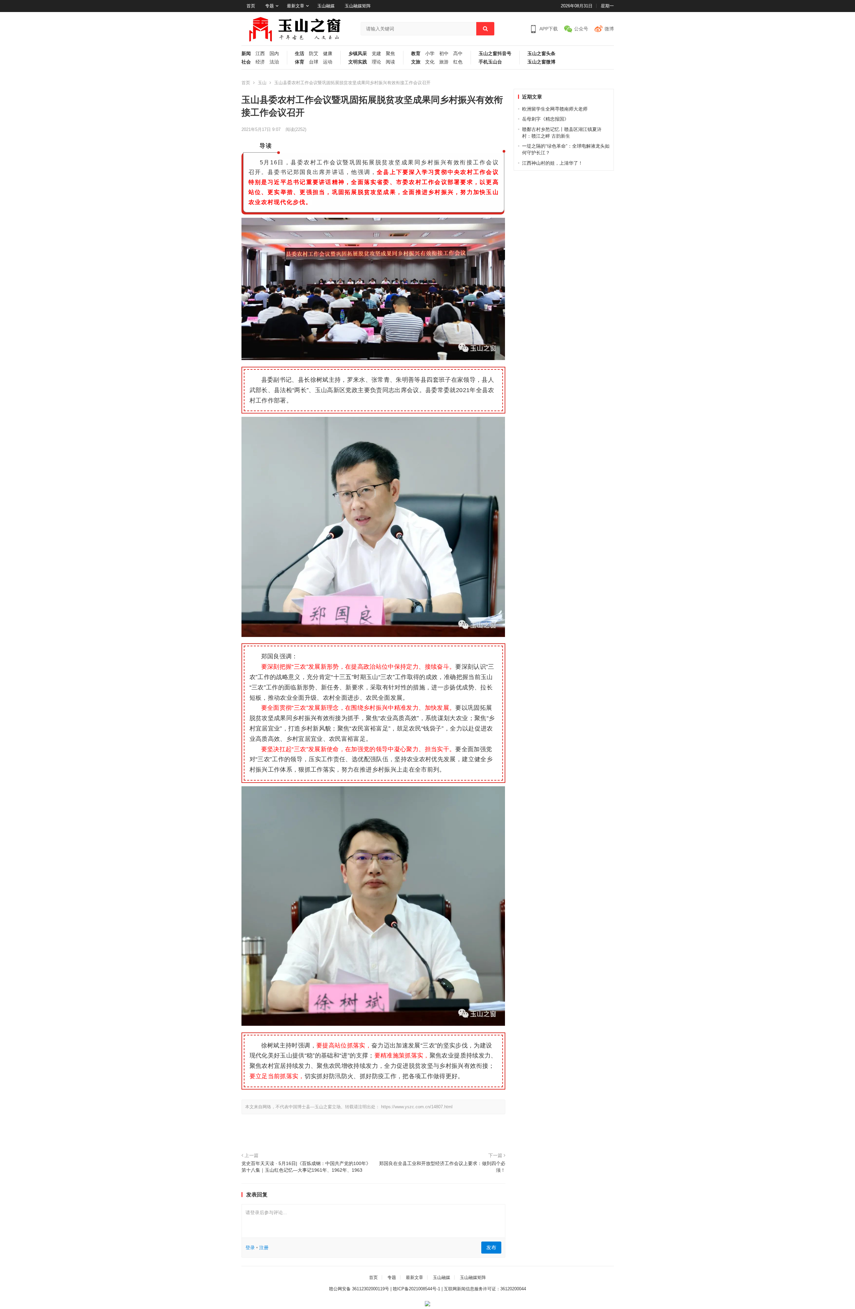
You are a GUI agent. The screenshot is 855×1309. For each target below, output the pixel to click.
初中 (444, 53)
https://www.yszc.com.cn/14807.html (417, 1106)
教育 (415, 53)
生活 (299, 53)
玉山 (262, 82)
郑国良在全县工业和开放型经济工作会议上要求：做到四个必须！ (442, 1167)
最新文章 (295, 5)
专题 (269, 5)
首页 (250, 5)
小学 (430, 53)
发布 (491, 1247)
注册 (264, 1247)
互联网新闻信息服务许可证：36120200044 (485, 1288)
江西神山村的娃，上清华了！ (552, 163)
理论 (376, 61)
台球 (313, 61)
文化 (430, 61)
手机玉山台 (490, 61)
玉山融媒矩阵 (358, 5)
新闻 (246, 53)
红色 (458, 61)
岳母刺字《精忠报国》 (545, 119)
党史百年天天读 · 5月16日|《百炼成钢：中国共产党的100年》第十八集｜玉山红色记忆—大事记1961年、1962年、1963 (306, 1167)
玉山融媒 (326, 5)
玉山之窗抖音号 (495, 53)
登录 (250, 1247)
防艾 (313, 53)
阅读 (390, 61)
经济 (260, 61)
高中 (458, 53)
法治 (274, 61)
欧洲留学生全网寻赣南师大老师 (554, 109)
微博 (609, 28)
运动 (327, 61)
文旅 (415, 61)
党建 (376, 53)
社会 (246, 61)
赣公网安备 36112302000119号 (359, 1288)
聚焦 (390, 53)
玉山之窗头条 (541, 53)
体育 (299, 61)
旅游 (444, 61)
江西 (260, 53)
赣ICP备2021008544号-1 (416, 1288)
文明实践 (357, 61)
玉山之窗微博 (541, 61)
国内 (274, 53)
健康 (327, 53)
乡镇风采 (357, 53)
